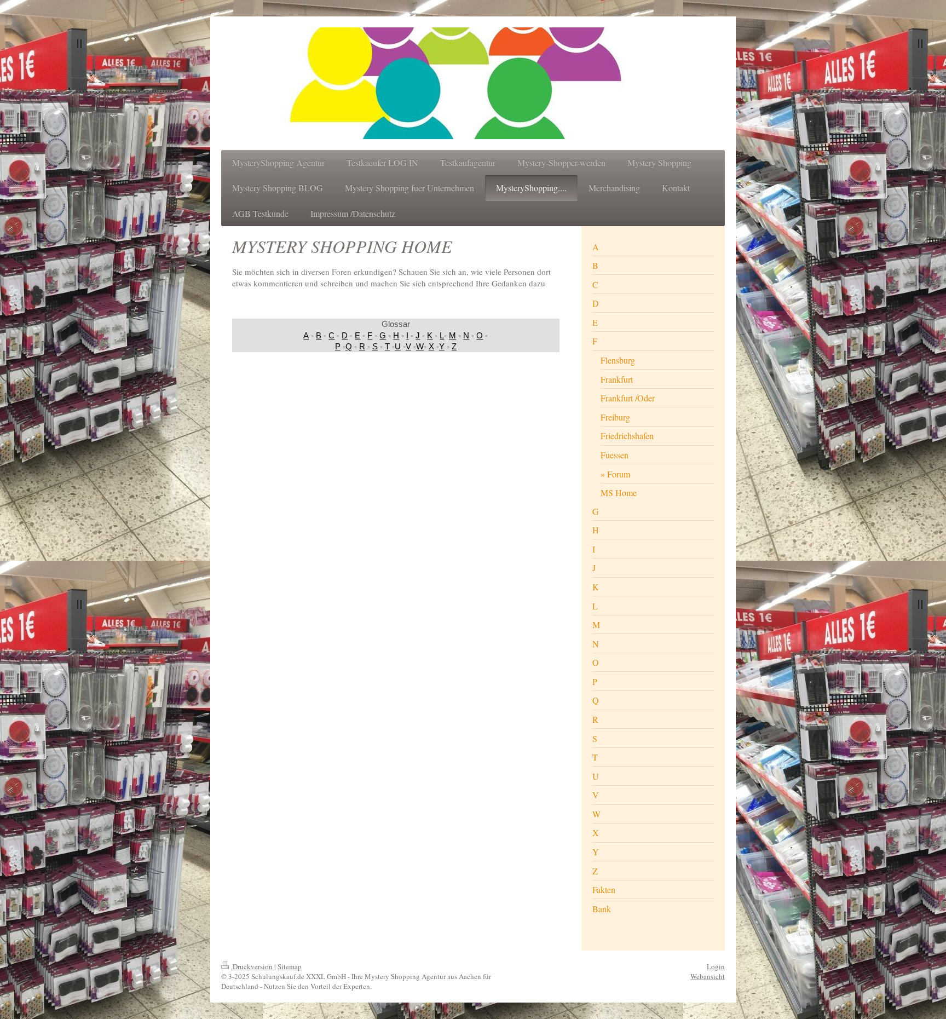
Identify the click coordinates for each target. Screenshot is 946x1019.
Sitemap (290, 966)
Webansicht (707, 976)
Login (716, 966)
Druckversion (252, 966)
